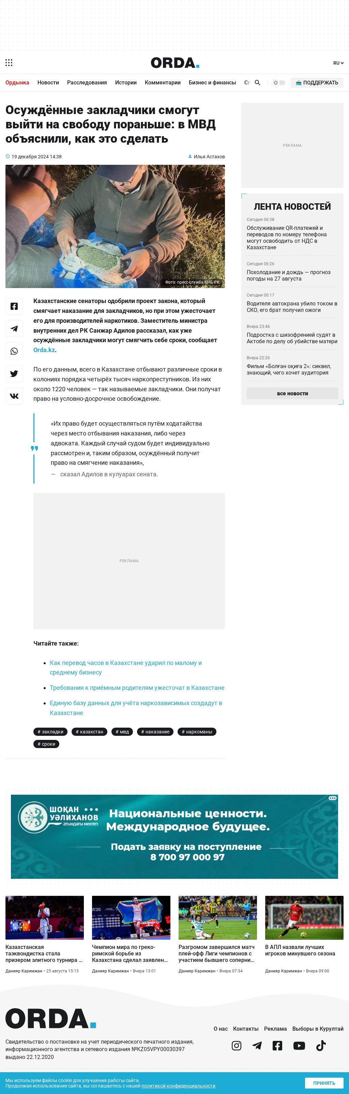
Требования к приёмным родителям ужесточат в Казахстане (137, 687)
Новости (48, 82)
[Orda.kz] (50, 1035)
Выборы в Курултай (318, 1029)
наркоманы (199, 731)
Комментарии (163, 82)
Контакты (246, 1029)
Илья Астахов (209, 156)
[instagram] (236, 1048)
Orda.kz (44, 349)
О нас (221, 1029)
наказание (157, 731)
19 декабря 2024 (30, 156)
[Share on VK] (13, 396)
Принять (324, 1083)
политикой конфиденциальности (178, 1086)
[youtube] (299, 1048)
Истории (126, 82)
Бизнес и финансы (212, 82)
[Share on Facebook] (13, 306)
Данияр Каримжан (23, 971)
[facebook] (277, 1048)
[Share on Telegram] (13, 328)
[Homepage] (175, 62)
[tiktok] (321, 1048)
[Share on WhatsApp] (13, 351)
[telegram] (256, 1048)
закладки (52, 731)
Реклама (275, 1029)
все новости (292, 393)
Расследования (87, 82)
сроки (48, 744)
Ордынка (17, 82)
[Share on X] (13, 373)
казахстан (91, 731)
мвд (124, 731)
